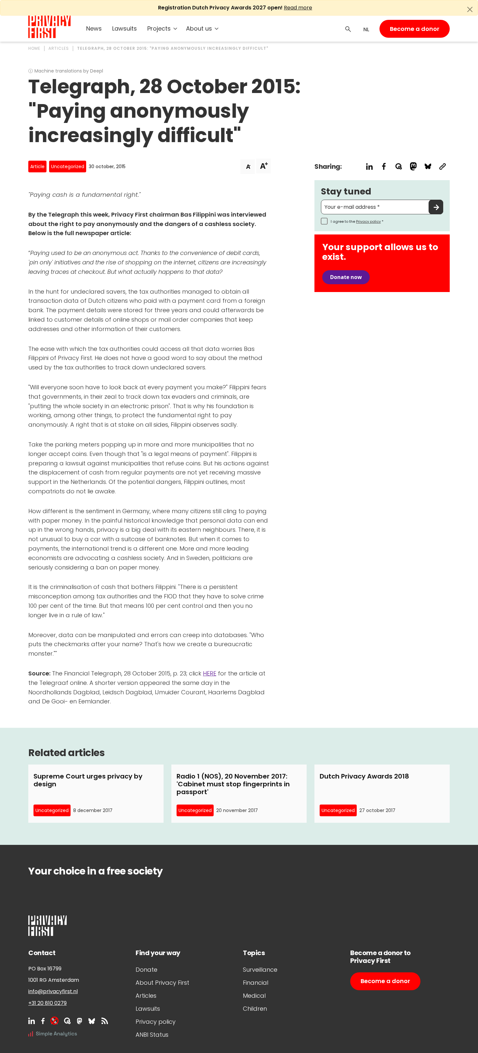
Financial (255, 983)
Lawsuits (124, 28)
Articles (146, 996)
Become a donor (414, 29)
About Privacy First (162, 983)
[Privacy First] (49, 27)
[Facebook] (43, 1021)
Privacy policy (368, 221)
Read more (298, 7)
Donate (146, 970)
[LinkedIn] (31, 1021)
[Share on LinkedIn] (369, 166)
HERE (209, 673)
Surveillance (260, 970)
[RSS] (104, 1021)
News (94, 28)
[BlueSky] (91, 1021)
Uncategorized (67, 166)
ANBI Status (152, 1035)
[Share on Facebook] (384, 166)
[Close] (470, 9)
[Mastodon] (79, 1021)
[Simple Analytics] (52, 1033)
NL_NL (365, 29)
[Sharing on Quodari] (398, 166)
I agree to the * (357, 221)
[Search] (348, 29)
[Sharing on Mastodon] (413, 166)
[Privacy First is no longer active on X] (54, 1021)
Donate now (346, 277)
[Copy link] (442, 166)
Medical (254, 996)
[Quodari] (67, 1021)
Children (255, 1009)
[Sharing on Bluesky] (427, 166)
